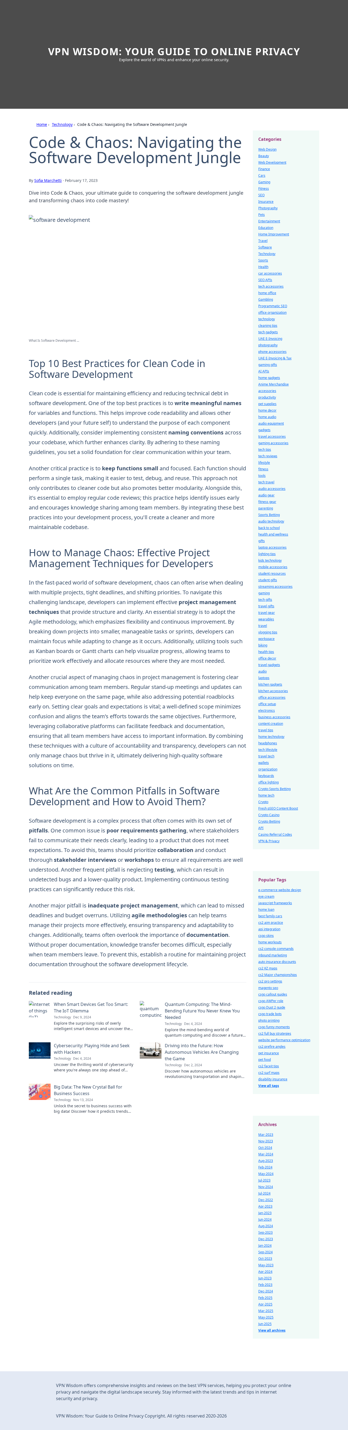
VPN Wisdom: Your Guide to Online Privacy (174, 51)
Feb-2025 (265, 1297)
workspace (266, 638)
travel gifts (266, 606)
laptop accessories (272, 547)
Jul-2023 (264, 1180)
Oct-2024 (265, 1147)
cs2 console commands (276, 948)
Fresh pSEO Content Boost (278, 808)
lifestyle (264, 462)
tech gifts (265, 599)
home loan (266, 909)
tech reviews (267, 456)
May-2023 (266, 1265)
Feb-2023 (265, 1284)
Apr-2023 (265, 1206)
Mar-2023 (265, 1134)
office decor (267, 658)
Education (265, 227)
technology (266, 319)
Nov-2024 (265, 1187)
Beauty (263, 156)
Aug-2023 (265, 1160)
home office (267, 293)
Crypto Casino (268, 815)
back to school (269, 528)
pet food (264, 1059)
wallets (263, 762)
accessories (267, 390)
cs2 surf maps (268, 1072)
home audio (267, 417)
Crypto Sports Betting (274, 788)
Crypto (263, 802)
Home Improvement (273, 234)
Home (41, 124)
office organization (272, 312)
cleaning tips (267, 325)
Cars (261, 175)
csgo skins (266, 935)
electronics (266, 710)
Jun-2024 (265, 1219)
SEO (261, 195)
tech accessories (271, 286)
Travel (263, 240)
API (260, 828)
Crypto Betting (269, 821)
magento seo (268, 988)
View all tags (268, 1085)
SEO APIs (265, 280)
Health (263, 267)
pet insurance (268, 1053)
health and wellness (273, 534)
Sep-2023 (265, 1232)
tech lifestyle (267, 749)
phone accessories (272, 351)
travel (262, 625)
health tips (266, 651)
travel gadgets (269, 665)
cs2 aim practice (270, 922)
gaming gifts (267, 364)
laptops (263, 678)
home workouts (270, 942)
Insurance (266, 201)
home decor (267, 410)
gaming (264, 593)
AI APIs (263, 371)
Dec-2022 (265, 1200)
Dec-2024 (265, 1291)
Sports (263, 260)
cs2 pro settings (270, 981)
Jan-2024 (265, 1245)
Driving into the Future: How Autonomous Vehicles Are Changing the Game (202, 1052)
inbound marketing (272, 955)
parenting (265, 508)
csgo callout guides (272, 994)
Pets (261, 214)
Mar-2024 (265, 1154)
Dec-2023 (265, 1239)
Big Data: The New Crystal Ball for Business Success (88, 1090)
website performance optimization (284, 1040)
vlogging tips (267, 632)
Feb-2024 (265, 1167)
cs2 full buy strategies (274, 1033)
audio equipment (271, 423)
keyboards (266, 775)
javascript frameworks (275, 903)
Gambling (265, 299)
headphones (267, 743)
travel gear (266, 612)
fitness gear (267, 501)
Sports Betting (269, 514)
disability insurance (272, 1079)
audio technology (271, 521)
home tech (266, 795)
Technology (62, 124)
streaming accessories (275, 586)
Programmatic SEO (272, 306)
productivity (267, 397)
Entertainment (269, 221)
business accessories (274, 717)
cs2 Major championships (277, 974)
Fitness (263, 188)
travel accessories (272, 436)
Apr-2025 (265, 1304)
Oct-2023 (265, 1258)
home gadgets (269, 377)
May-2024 (266, 1173)
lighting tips (267, 554)
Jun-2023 (265, 1278)
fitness (263, 469)
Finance (264, 169)
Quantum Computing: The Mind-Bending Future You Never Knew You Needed (202, 1010)
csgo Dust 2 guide (271, 1007)
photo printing (268, 1020)
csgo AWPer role (270, 1001)
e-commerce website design (279, 890)
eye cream (266, 896)
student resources (272, 573)
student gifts (267, 580)
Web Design (267, 149)
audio (262, 671)
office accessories (271, 697)
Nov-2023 (265, 1141)
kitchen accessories (273, 691)
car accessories (270, 273)
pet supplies (267, 404)
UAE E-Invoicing (270, 338)
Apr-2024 (265, 1271)
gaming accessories (273, 443)
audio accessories (271, 488)
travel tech (266, 756)
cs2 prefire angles (271, 1046)
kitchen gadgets (270, 684)
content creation (270, 723)
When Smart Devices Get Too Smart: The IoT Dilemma (91, 1007)
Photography (268, 208)
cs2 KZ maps (267, 968)
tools (262, 475)
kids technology (270, 560)
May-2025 (266, 1317)
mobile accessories (272, 567)
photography (268, 345)
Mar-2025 (265, 1310)
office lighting (268, 782)
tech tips (264, 449)
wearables (266, 619)
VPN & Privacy (268, 841)
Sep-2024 (265, 1252)
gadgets (264, 430)
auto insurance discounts (277, 961)
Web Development (272, 162)
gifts (261, 541)
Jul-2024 (264, 1193)
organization (267, 769)
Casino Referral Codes (275, 834)
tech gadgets (268, 332)
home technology (271, 736)
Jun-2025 (265, 1324)
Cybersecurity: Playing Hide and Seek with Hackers (92, 1049)
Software (265, 247)
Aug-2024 (265, 1226)
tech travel (266, 482)
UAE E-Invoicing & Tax (274, 358)
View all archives (271, 1330)
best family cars (270, 916)
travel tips (265, 730)
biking (262, 645)
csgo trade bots (270, 1014)
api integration (269, 929)
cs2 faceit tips (268, 1066)
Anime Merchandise (273, 384)
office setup (267, 704)
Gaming (264, 182)
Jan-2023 (265, 1213)
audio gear (266, 495)
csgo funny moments (274, 1027)
